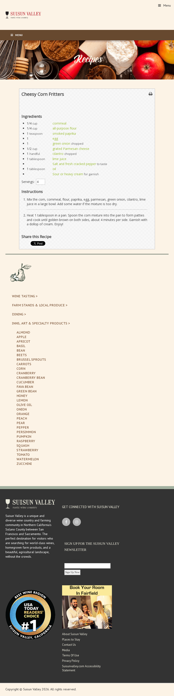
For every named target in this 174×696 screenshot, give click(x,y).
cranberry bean (31, 378)
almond (23, 332)
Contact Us (69, 645)
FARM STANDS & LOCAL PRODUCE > (40, 305)
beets (22, 355)
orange (23, 414)
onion (22, 409)
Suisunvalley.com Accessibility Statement (81, 668)
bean (21, 350)
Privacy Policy (70, 661)
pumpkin (24, 436)
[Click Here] (87, 607)
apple (22, 337)
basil (21, 346)
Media (66, 650)
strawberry (27, 450)
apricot (23, 341)
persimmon (26, 432)
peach (22, 418)
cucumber (25, 382)
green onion (61, 143)
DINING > (19, 314)
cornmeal (59, 123)
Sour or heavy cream (68, 174)
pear (21, 423)
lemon (22, 400)
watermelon (28, 459)
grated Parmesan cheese (71, 148)
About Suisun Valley (74, 634)
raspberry (26, 441)
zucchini (24, 464)
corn (21, 369)
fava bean (25, 387)
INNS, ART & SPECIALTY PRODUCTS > (41, 323)
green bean (26, 391)
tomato (23, 455)
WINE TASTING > (25, 296)
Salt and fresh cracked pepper (74, 164)
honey (22, 396)
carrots (24, 364)
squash (23, 446)
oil (54, 169)
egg (55, 138)
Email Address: (72, 559)
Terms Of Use (70, 655)
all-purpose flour (65, 128)
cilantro (58, 153)
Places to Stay (71, 639)
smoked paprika (64, 133)
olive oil (24, 405)
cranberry (26, 373)
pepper (23, 427)
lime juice (59, 159)
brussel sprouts (31, 360)
